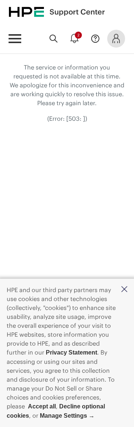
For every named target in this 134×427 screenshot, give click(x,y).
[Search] (54, 39)
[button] (124, 289)
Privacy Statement (71, 352)
